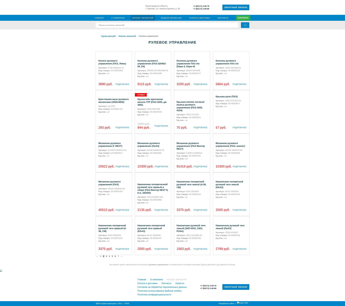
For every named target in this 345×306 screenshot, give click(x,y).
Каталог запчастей (142, 18)
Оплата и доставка (199, 18)
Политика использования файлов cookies (159, 291)
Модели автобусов (171, 18)
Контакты (223, 18)
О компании (118, 18)
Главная (99, 18)
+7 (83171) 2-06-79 (201, 6)
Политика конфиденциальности (154, 294)
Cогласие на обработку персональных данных (162, 287)
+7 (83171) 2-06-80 (201, 9)
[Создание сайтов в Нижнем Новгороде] (243, 304)
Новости (179, 283)
